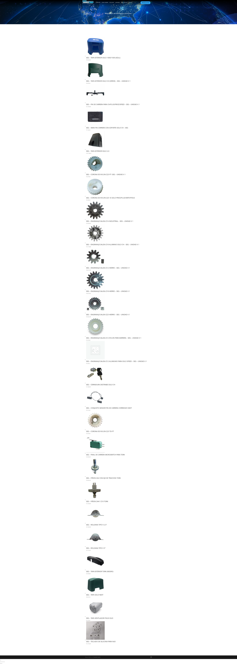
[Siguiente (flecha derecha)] (1, 663)
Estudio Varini (96, 657)
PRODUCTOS (145, 3)
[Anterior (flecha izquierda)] (0, 663)
